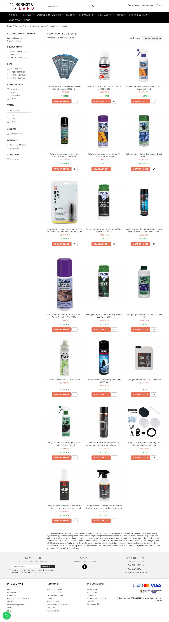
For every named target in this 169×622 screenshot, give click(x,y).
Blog (9, 611)
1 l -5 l (12, 98)
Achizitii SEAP (12, 601)
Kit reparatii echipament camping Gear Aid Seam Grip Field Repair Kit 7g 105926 (65, 230)
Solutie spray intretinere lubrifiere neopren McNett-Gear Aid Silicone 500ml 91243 (104, 443)
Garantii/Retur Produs (55, 595)
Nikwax (12, 54)
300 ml (12, 92)
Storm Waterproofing (18, 57)
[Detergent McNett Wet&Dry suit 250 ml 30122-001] (104, 357)
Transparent (14, 133)
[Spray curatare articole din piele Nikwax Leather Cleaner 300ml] (64, 421)
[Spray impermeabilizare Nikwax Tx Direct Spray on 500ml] (143, 65)
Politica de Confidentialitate (36, 572)
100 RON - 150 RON (17, 75)
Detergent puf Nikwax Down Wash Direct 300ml (144, 155)
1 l (10, 115)
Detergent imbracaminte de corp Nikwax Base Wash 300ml (104, 315)
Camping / (19, 26)
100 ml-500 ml (15, 89)
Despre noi (11, 592)
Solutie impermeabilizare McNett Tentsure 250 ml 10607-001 (64, 155)
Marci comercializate (55, 589)
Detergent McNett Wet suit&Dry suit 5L (144, 379)
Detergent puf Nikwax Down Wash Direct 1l (144, 315)
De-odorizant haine (17, 145)
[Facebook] (84, 566)
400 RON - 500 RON (17, 78)
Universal (13, 148)
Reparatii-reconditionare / (36, 26)
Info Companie (15, 584)
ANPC (9, 607)
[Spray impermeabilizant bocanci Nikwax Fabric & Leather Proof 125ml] (64, 282)
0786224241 (137, 569)
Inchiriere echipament (15, 604)
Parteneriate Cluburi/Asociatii (18, 598)
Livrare (49, 598)
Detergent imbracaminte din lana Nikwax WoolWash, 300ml (104, 230)
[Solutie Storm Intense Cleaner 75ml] (64, 357)
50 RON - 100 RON (17, 72)
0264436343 (137, 565)
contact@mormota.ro (137, 572)
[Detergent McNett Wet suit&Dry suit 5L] (143, 357)
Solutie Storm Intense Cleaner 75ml (64, 379)
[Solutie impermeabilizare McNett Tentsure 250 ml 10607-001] (64, 130)
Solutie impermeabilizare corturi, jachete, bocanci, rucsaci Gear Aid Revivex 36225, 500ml (104, 506)
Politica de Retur (53, 611)
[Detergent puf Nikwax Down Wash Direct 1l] (143, 282)
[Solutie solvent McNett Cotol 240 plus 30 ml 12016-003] (104, 65)
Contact (10, 589)
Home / (10, 26)
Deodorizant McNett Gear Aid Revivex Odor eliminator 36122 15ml (64, 87)
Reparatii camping (14, 41)
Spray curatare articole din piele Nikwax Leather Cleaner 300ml (64, 443)
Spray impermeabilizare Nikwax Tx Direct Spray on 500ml (144, 87)
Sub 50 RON (14, 69)
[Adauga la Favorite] (74, 101)
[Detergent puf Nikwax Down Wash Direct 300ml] (143, 130)
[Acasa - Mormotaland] (20, 6)
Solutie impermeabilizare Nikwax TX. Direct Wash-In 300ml (104, 155)
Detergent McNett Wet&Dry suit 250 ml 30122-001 (104, 380)
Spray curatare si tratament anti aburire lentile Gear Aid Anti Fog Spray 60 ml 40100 (64, 506)
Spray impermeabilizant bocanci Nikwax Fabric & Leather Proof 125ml (64, 315)
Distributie (11, 595)
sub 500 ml (14, 95)
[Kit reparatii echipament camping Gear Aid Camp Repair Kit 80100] (143, 421)
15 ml (12, 121)
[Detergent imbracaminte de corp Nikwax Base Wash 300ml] (104, 282)
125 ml (12, 118)
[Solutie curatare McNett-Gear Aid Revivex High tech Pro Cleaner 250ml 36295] (143, 202)
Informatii (53, 584)
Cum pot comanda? (54, 592)
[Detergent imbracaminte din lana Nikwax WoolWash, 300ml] (104, 202)
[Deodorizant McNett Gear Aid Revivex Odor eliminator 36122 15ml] (64, 65)
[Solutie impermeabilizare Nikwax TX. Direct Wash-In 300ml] (104, 130)
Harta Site (51, 607)
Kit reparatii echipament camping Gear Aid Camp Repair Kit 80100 (144, 443)
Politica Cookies (53, 601)
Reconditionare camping (16, 38)
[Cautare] (93, 6)
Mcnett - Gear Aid (16, 51)
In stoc (12, 159)
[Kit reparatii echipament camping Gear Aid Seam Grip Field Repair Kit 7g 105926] (64, 202)
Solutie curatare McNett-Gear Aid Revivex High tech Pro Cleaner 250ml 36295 (144, 230)
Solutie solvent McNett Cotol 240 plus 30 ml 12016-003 (104, 87)
